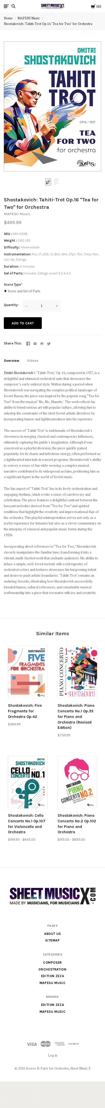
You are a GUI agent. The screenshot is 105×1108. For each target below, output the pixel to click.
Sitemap (52, 940)
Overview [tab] (11, 360)
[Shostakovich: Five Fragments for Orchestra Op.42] (27, 673)
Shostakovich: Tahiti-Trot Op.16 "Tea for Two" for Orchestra (48, 23)
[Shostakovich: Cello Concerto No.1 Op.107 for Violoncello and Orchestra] (27, 783)
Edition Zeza (52, 976)
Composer (52, 962)
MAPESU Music (29, 18)
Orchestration (52, 969)
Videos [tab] (32, 360)
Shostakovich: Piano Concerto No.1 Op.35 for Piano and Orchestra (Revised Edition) (76, 716)
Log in (52, 1055)
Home (8, 18)
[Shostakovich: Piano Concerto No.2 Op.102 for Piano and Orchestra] (77, 783)
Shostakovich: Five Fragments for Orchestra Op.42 (25, 711)
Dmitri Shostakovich (18, 372)
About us (52, 934)
